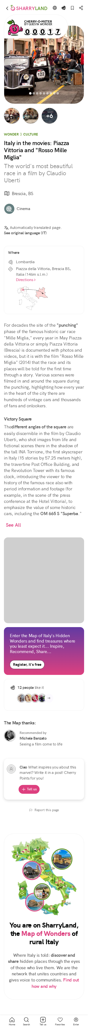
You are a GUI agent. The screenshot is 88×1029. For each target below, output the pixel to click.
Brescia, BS (22, 193)
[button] (12, 116)
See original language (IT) (25, 233)
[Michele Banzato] (10, 736)
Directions (24, 279)
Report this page (46, 810)
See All (13, 525)
